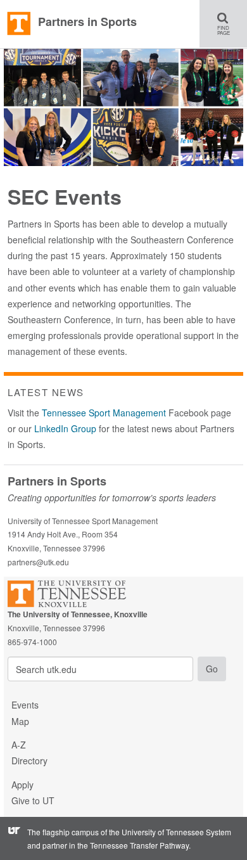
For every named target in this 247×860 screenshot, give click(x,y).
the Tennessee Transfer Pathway (133, 845)
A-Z (18, 744)
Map (20, 721)
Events (25, 704)
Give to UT (32, 800)
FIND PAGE (227, 23)
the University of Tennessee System (170, 831)
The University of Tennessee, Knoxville (19, 24)
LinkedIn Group (65, 428)
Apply (22, 784)
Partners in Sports (87, 21)
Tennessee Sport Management (104, 412)
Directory (29, 760)
